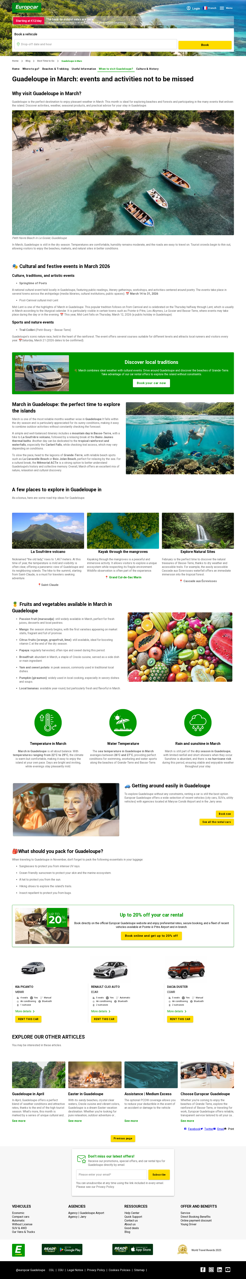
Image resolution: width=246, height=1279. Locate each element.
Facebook (194, 1129)
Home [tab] (16, 68)
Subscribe (159, 1174)
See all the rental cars (216, 822)
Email (220, 1129)
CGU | (62, 1270)
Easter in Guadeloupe (85, 1094)
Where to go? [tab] (31, 68)
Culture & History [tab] (147, 68)
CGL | (53, 1270)
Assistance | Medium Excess (148, 1094)
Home (15, 61)
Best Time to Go (45, 61)
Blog (28, 61)
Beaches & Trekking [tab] (55, 68)
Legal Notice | (77, 1270)
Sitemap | (141, 1270)
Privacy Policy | (98, 1270)
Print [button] (231, 1129)
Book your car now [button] (151, 383)
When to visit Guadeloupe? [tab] (116, 68)
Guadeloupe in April (28, 1094)
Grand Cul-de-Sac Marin (124, 577)
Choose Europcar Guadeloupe (205, 1094)
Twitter (208, 1129)
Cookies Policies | (121, 1270)
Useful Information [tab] (84, 68)
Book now (225, 813)
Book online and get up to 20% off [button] (151, 935)
